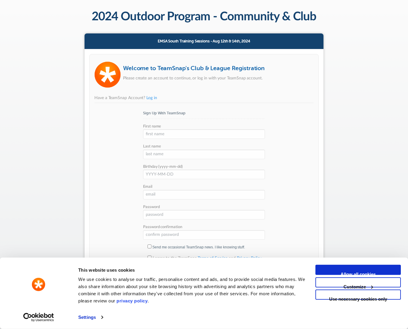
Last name (152, 146)
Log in (151, 98)
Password (151, 207)
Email (147, 187)
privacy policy (132, 300)
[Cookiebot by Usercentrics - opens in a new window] (39, 317)
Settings (87, 317)
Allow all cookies (358, 273)
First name (152, 126)
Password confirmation (162, 227)
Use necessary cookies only (358, 298)
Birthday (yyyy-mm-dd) (163, 167)
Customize (354, 285)
